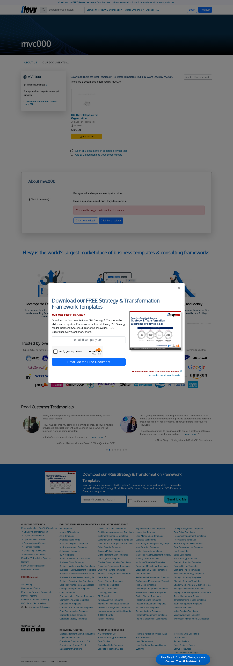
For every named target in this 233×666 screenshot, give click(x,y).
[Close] (179, 288)
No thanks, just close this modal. (165, 375)
